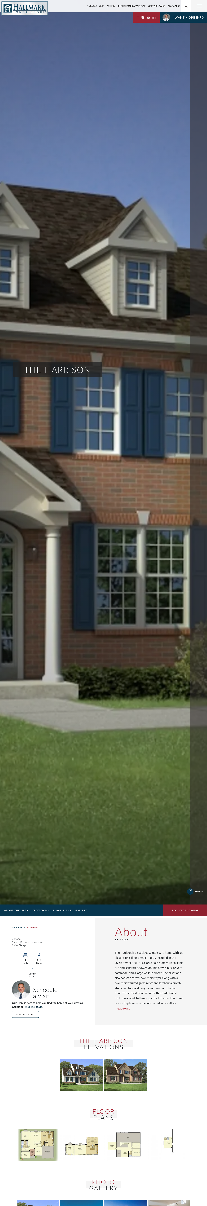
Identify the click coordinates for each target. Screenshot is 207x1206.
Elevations (41, 910)
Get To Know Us (156, 6)
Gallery (111, 6)
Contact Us (174, 6)
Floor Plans (62, 910)
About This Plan (16, 910)
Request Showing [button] (185, 910)
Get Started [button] (25, 1014)
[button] (183, 17)
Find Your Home (95, 6)
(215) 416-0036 (33, 1007)
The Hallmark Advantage (131, 6)
